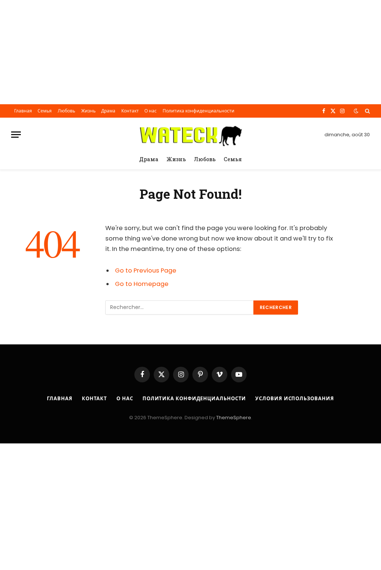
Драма (108, 111)
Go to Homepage (142, 284)
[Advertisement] (190, 52)
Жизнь (88, 111)
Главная (23, 111)
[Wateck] (190, 135)
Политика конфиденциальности (198, 111)
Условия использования (294, 398)
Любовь (66, 111)
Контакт (130, 111)
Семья (45, 111)
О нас (150, 111)
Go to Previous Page (145, 270)
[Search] (367, 111)
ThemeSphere (233, 417)
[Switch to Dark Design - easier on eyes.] (356, 111)
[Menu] (16, 134)
